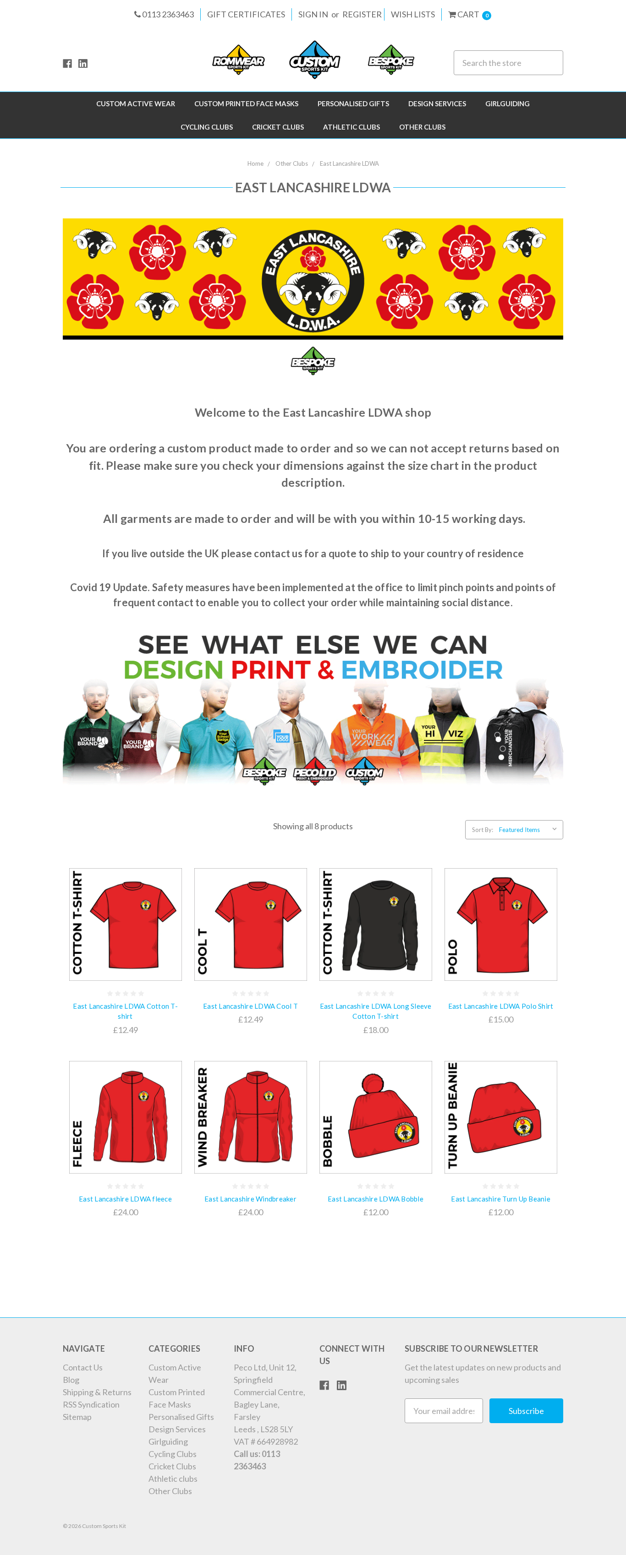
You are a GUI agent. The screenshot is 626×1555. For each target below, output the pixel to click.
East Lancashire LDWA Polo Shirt (501, 1006)
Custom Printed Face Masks (246, 103)
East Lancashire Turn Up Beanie (500, 1199)
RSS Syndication (91, 1404)
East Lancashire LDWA (349, 163)
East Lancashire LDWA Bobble (375, 1199)
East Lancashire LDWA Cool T (250, 1006)
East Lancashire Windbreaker (250, 1199)
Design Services (437, 103)
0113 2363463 (167, 14)
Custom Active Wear (135, 103)
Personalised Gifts (353, 103)
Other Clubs (422, 127)
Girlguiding (507, 103)
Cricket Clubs (278, 127)
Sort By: (482, 829)
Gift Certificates (246, 14)
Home (255, 163)
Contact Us (83, 1367)
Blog (71, 1380)
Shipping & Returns (97, 1392)
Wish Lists (413, 14)
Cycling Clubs (207, 127)
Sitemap (77, 1417)
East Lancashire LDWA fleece (125, 1199)
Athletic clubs (351, 127)
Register (362, 14)
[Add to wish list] (169, 917)
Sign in (313, 14)
